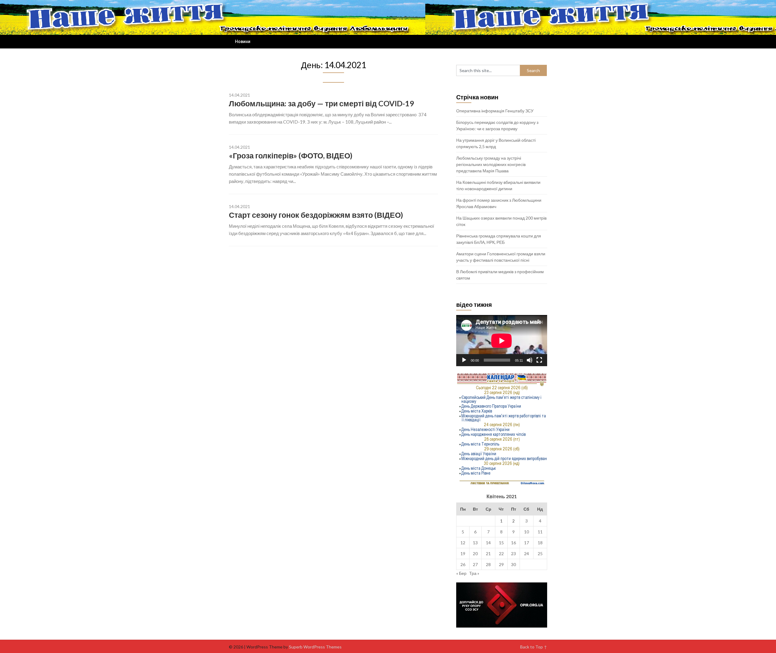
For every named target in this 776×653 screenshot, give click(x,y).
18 (540, 542)
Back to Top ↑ (533, 646)
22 (501, 553)
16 (513, 542)
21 (488, 553)
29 (501, 564)
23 (513, 553)
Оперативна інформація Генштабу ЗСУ (495, 110)
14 (488, 542)
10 (526, 531)
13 (475, 542)
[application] (501, 340)
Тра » (474, 573)
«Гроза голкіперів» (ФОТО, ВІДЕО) (291, 155)
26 (462, 564)
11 (540, 531)
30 (513, 564)
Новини (242, 41)
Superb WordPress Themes (315, 646)
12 (462, 542)
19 (462, 553)
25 (540, 553)
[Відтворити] (464, 360)
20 (475, 553)
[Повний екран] (539, 360)
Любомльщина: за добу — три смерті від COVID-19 (321, 103)
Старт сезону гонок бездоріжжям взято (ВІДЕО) (316, 214)
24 (526, 553)
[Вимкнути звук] (530, 360)
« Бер (461, 573)
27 (475, 564)
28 (488, 564)
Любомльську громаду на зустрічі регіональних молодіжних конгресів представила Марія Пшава (491, 164)
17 (526, 542)
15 (501, 542)
